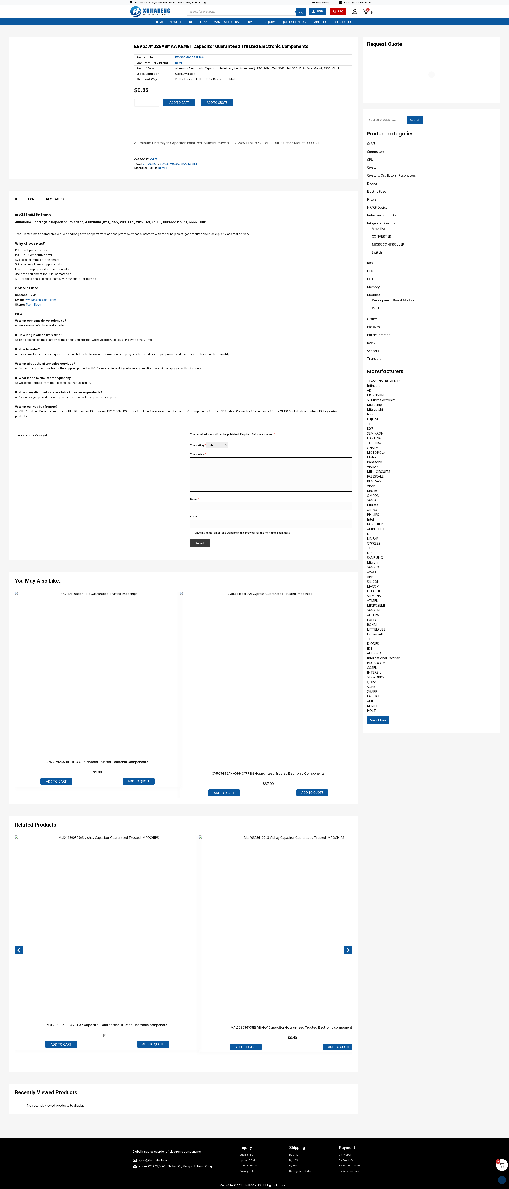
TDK (370, 548)
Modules (373, 295)
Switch (377, 252)
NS (369, 534)
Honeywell (375, 634)
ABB (370, 577)
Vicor (371, 486)
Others (372, 319)
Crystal (372, 167)
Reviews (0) (55, 199)
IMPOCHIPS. (253, 1185)
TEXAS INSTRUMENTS (384, 381)
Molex (371, 457)
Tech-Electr (33, 304)
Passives (373, 327)
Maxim (372, 491)
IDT (370, 648)
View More (378, 720)
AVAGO (372, 572)
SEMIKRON (375, 433)
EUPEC (372, 620)
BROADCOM (376, 663)
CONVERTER (381, 236)
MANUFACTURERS (226, 22)
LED (370, 279)
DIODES (373, 644)
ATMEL (372, 600)
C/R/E (153, 159)
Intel (370, 519)
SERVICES (251, 22)
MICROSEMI (376, 605)
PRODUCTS (195, 22)
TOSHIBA (374, 443)
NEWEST (176, 22)
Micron (372, 562)
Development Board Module (393, 300)
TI (368, 639)
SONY (371, 687)
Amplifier (378, 228)
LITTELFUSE (376, 629)
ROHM (372, 624)
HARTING (374, 438)
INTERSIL (374, 672)
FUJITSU (373, 419)
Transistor (375, 359)
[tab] (30, 201)
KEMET (180, 63)
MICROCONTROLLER (388, 244)
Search (415, 120)
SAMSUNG (375, 557)
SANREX (373, 567)
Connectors (376, 151)
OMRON (373, 495)
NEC (370, 553)
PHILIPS (373, 514)
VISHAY (372, 467)
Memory (373, 287)
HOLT (371, 710)
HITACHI (373, 591)
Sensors (373, 351)
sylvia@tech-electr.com (40, 299)
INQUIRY (270, 22)
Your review (198, 454)
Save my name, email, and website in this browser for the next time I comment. (242, 532)
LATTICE (373, 696)
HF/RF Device (377, 207)
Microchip (374, 405)
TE (369, 424)
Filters (371, 199)
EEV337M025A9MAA (173, 164)
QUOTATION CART (295, 22)
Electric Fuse (376, 191)
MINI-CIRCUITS (378, 471)
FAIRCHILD (375, 524)
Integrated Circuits (381, 223)
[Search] (301, 12)
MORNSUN (375, 395)
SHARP (372, 691)
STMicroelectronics (381, 400)
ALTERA (373, 615)
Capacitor (150, 164)
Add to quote (217, 103)
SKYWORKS (375, 677)
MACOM (373, 586)
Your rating (198, 445)
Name (194, 499)
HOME (159, 22)
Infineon (373, 385)
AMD (370, 701)
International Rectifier (383, 658)
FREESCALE (375, 476)
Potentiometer (378, 335)
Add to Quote (139, 781)
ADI (369, 390)
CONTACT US (344, 22)
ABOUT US (321, 22)
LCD (370, 271)
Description (24, 199)
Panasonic (374, 462)
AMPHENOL (376, 529)
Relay (371, 343)
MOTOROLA (376, 452)
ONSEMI (373, 448)
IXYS (370, 428)
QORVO (372, 682)
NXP (370, 414)
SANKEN (373, 610)
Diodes (372, 183)
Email (194, 516)
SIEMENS (374, 596)
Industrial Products (381, 215)
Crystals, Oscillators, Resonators (391, 175)
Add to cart (179, 103)
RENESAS (374, 481)
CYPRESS (373, 543)
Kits (370, 263)
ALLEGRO (374, 653)
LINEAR (372, 538)
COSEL (372, 667)
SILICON (373, 581)
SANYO (372, 500)
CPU (370, 159)
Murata (372, 505)
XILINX (372, 510)
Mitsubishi (375, 409)
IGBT (376, 308)
